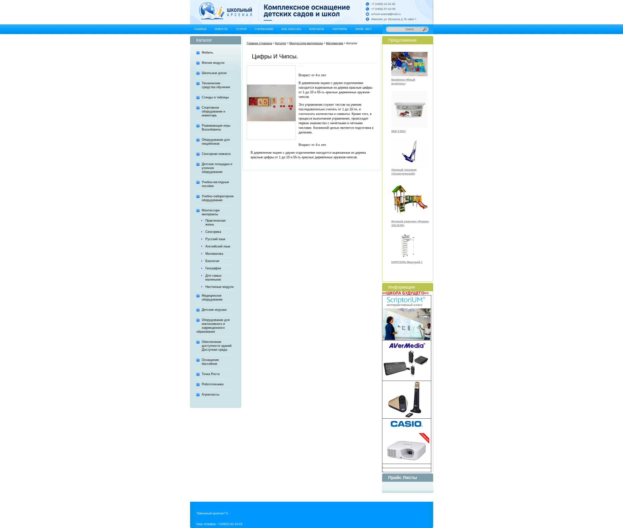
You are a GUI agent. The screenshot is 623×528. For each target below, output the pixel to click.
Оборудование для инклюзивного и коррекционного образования (213, 325)
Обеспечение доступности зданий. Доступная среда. (217, 345)
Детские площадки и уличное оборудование (217, 168)
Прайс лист (363, 29)
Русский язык (215, 239)
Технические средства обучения (216, 85)
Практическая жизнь (215, 222)
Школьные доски (214, 73)
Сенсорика (213, 232)
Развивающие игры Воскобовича (216, 127)
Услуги (241, 29)
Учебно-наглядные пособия (215, 184)
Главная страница (259, 43)
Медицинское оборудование (212, 297)
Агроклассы (210, 394)
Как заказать (291, 29)
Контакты (316, 29)
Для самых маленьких (213, 277)
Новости (221, 29)
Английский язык (217, 246)
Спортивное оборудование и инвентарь (213, 111)
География (213, 268)
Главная (200, 29)
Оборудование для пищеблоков (216, 141)
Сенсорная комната (216, 154)
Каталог (280, 43)
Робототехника (212, 384)
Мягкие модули (213, 63)
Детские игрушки (214, 309)
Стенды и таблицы (215, 97)
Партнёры (339, 29)
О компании (264, 29)
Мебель (207, 52)
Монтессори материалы (211, 212)
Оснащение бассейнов (210, 362)
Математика (214, 253)
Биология (212, 261)
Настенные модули (219, 287)
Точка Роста (211, 374)
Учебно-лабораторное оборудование (218, 198)
